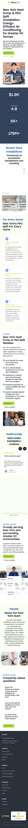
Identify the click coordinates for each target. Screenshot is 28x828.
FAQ (3, 768)
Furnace (4, 757)
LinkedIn (5, 804)
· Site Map (22, 824)
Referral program (7, 773)
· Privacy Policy (6, 824)
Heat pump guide (7, 776)
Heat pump (5, 751)
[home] (12, 2)
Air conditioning (7, 754)
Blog (3, 793)
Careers (4, 790)
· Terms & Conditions (15, 822)
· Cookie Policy (15, 824)
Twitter (4, 802)
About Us (5, 785)
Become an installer (8, 771)
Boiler (4, 759)
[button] (20, 448)
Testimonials (6, 788)
